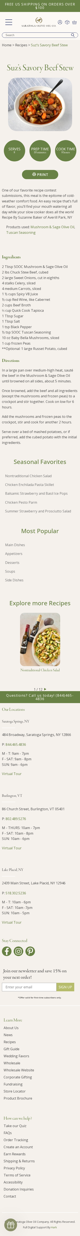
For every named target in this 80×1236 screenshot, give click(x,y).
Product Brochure (18, 1098)
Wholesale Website (19, 1070)
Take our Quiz (15, 1126)
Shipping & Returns (19, 1161)
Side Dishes (14, 580)
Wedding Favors (16, 1056)
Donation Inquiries (19, 1189)
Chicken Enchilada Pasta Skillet (29, 484)
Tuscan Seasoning (21, 232)
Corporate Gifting (18, 1077)
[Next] (45, 689)
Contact (10, 1196)
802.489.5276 (16, 818)
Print (42, 174)
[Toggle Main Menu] (9, 22)
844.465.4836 (16, 744)
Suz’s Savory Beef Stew (49, 45)
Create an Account (18, 1147)
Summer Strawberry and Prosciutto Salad (38, 511)
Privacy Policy (14, 1168)
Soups (10, 571)
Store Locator (15, 1091)
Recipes (21, 45)
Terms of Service (17, 1175)
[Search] (73, 35)
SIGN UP (65, 987)
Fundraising (13, 1084)
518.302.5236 (16, 893)
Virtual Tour (12, 773)
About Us (11, 1028)
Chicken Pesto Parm (21, 502)
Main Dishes (15, 545)
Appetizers (13, 553)
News (8, 1035)
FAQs (8, 1133)
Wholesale (12, 1063)
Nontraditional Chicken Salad (28, 476)
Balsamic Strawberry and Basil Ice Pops (36, 493)
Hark (54, 1227)
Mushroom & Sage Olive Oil (52, 227)
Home (7, 45)
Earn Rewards (15, 1154)
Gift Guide (11, 1049)
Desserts (12, 562)
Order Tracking (16, 1140)
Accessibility (13, 1182)
